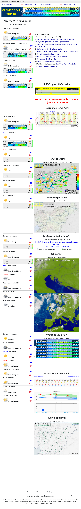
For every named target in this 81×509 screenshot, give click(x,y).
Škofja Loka (52, 51)
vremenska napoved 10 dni (57, 499)
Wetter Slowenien (40, 503)
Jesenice (44, 51)
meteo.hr (37, 496)
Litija (56, 41)
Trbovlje (53, 39)
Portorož (65, 56)
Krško (54, 59)
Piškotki (4, 499)
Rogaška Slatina (52, 49)
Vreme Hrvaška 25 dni (68, 4)
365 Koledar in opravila (70, 501)
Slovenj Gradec (65, 44)
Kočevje (38, 41)
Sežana (54, 56)
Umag (61, 64)
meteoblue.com (50, 496)
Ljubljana (40, 39)
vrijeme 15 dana (8, 501)
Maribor (40, 44)
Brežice (48, 59)
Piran (59, 56)
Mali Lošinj (38, 66)
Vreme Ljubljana (59, 501)
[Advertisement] (18, 100)
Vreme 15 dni (8, 4)
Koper (39, 56)
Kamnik (46, 39)
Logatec (65, 39)
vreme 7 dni (30, 499)
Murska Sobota (42, 61)
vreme (9, 499)
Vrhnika (71, 39)
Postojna (49, 56)
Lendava (58, 61)
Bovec (57, 54)
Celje (39, 49)
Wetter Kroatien (50, 503)
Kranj (39, 51)
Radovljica (59, 51)
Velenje (43, 49)
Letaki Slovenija (30, 503)
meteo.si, (68, 495)
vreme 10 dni (37, 499)
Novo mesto (41, 59)
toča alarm (51, 501)
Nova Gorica (41, 54)
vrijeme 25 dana (18, 501)
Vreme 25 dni (47, 4)
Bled (65, 51)
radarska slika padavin (42, 501)
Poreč (66, 64)
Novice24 (25, 501)
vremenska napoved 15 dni (72, 499)
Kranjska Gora (73, 51)
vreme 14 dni (45, 499)
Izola (43, 56)
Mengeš (51, 41)
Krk (57, 64)
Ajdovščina (50, 54)
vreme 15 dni (14, 499)
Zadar (74, 64)
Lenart (45, 46)
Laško (60, 49)
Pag (70, 64)
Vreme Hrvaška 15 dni (29, 4)
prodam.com (32, 501)
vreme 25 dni (22, 499)
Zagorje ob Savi (63, 41)
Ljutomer (51, 61)
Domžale (59, 39)
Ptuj (44, 44)
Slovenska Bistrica (53, 44)
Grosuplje (44, 41)
